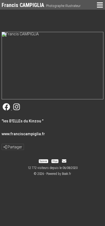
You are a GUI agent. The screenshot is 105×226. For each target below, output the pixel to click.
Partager (14, 147)
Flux (55, 161)
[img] (5, 147)
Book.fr (66, 174)
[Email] (64, 161)
